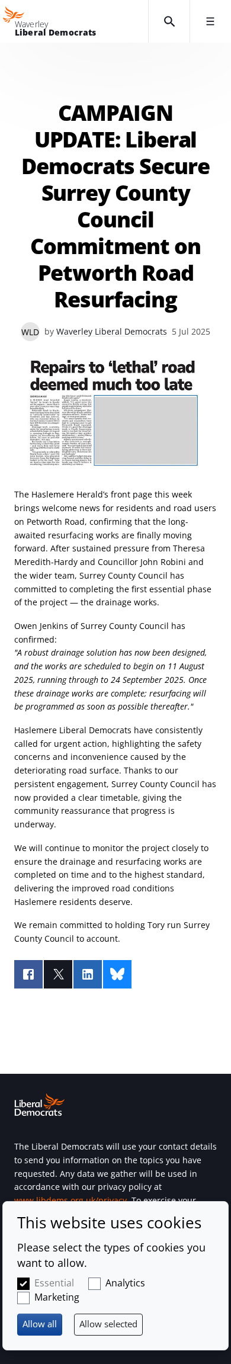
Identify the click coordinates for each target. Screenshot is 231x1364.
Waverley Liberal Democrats (111, 331)
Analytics (125, 1282)
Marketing (56, 1297)
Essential (54, 1282)
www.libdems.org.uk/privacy (70, 1200)
